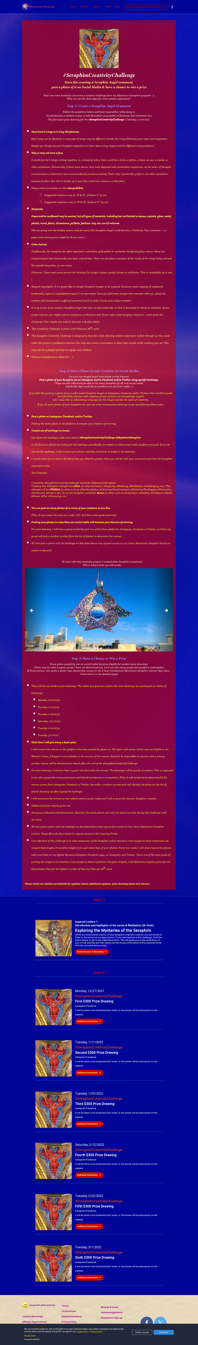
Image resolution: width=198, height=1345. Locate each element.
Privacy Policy (69, 1322)
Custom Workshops (32, 1316)
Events (84, 6)
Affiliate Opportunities (34, 1322)
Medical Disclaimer (72, 1316)
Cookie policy (82, 1331)
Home (73, 6)
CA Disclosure (69, 1311)
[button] (36, 609)
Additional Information (87, 1021)
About (97, 6)
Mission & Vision (109, 1307)
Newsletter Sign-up (111, 1318)
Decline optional (142, 1332)
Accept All (163, 1332)
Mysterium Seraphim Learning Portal (144, 6)
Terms (65, 1306)
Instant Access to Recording (90, 951)
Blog (117, 6)
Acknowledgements (112, 1312)
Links (108, 6)
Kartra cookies (96, 1331)
